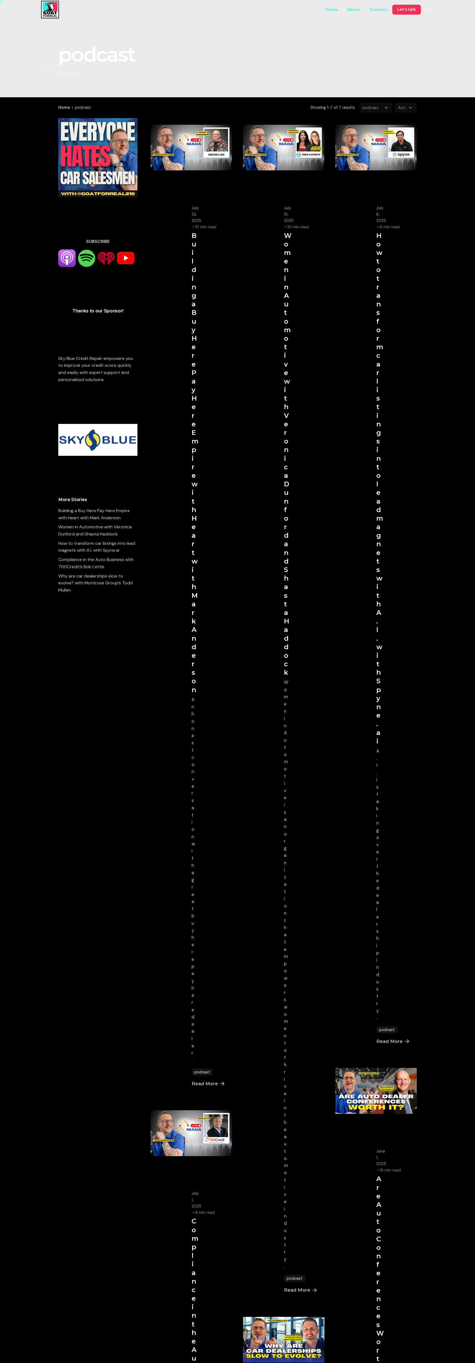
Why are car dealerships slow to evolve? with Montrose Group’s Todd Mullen (95, 583)
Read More (205, 1083)
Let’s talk (406, 9)
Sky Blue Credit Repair (80, 358)
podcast (202, 1072)
